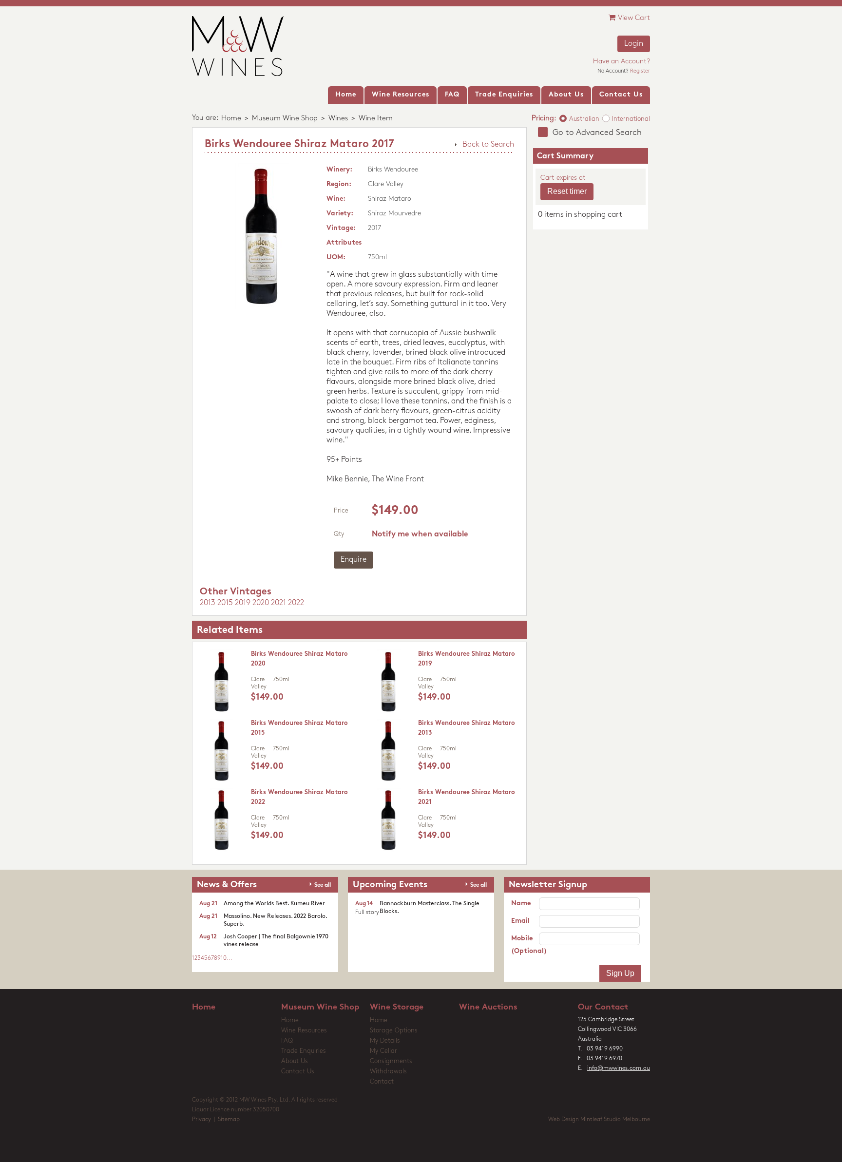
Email (520, 921)
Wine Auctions (488, 1007)
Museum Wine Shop (285, 118)
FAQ (287, 1041)
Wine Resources (304, 1031)
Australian (584, 119)
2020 (260, 603)
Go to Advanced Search (597, 133)
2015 (225, 603)
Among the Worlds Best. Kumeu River (274, 904)
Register (640, 71)
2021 (278, 603)
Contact (382, 1082)
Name (521, 903)
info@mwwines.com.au (618, 1068)
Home (231, 118)
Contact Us (297, 1071)
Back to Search (488, 145)
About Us (294, 1061)
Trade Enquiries (303, 1051)
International (631, 119)
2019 (242, 603)
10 (224, 958)
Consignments (391, 1061)
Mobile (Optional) (525, 945)
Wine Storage (396, 1007)
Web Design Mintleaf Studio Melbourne (599, 1120)
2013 (207, 603)
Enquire (353, 560)
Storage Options (394, 1031)
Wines (338, 118)
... (229, 958)
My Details (385, 1041)
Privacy (201, 1120)
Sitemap (229, 1120)
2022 (296, 603)
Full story (367, 912)
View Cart (634, 18)
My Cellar (383, 1051)
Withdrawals (388, 1071)
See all (322, 885)
